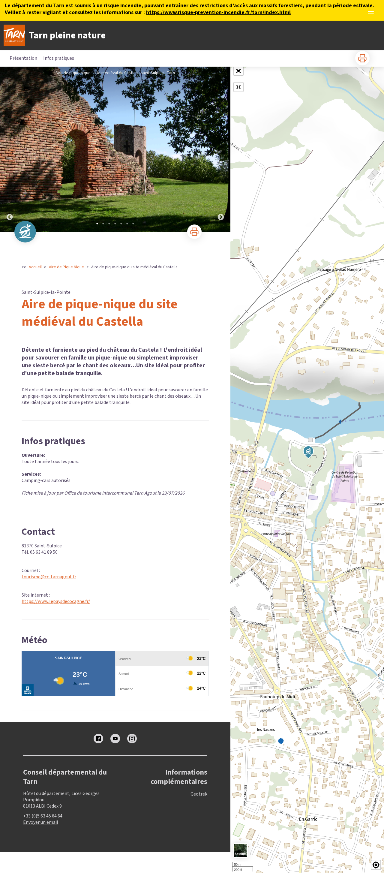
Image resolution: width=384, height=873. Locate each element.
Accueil (35, 267)
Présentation (23, 58)
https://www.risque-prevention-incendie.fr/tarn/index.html (218, 12)
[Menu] (370, 13)
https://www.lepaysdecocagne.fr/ (56, 601)
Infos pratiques (58, 58)
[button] (238, 70)
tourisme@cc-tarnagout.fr (49, 576)
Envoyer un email (40, 822)
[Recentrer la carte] (238, 87)
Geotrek (198, 794)
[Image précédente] (9, 149)
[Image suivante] (220, 149)
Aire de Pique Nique (66, 267)
